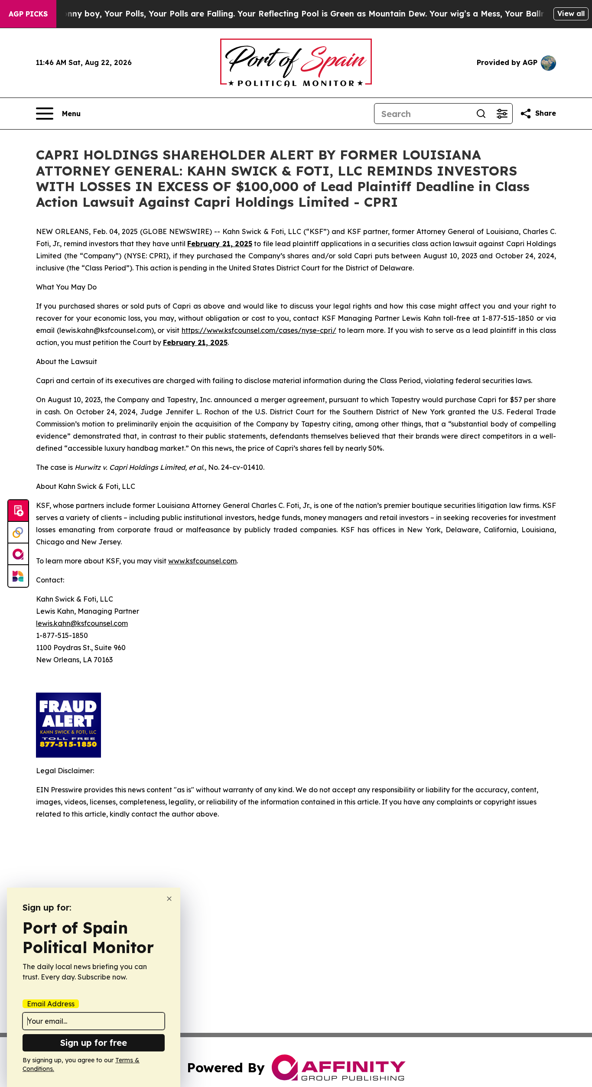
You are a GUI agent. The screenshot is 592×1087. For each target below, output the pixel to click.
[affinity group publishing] (18, 554)
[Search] (481, 114)
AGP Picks (28, 14)
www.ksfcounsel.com (202, 561)
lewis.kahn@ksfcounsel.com (82, 623)
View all (571, 13)
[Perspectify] (18, 533)
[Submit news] (18, 511)
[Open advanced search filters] (501, 114)
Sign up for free (93, 1042)
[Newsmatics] (18, 576)
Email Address (51, 1003)
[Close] (169, 899)
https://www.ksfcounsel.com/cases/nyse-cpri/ (259, 330)
